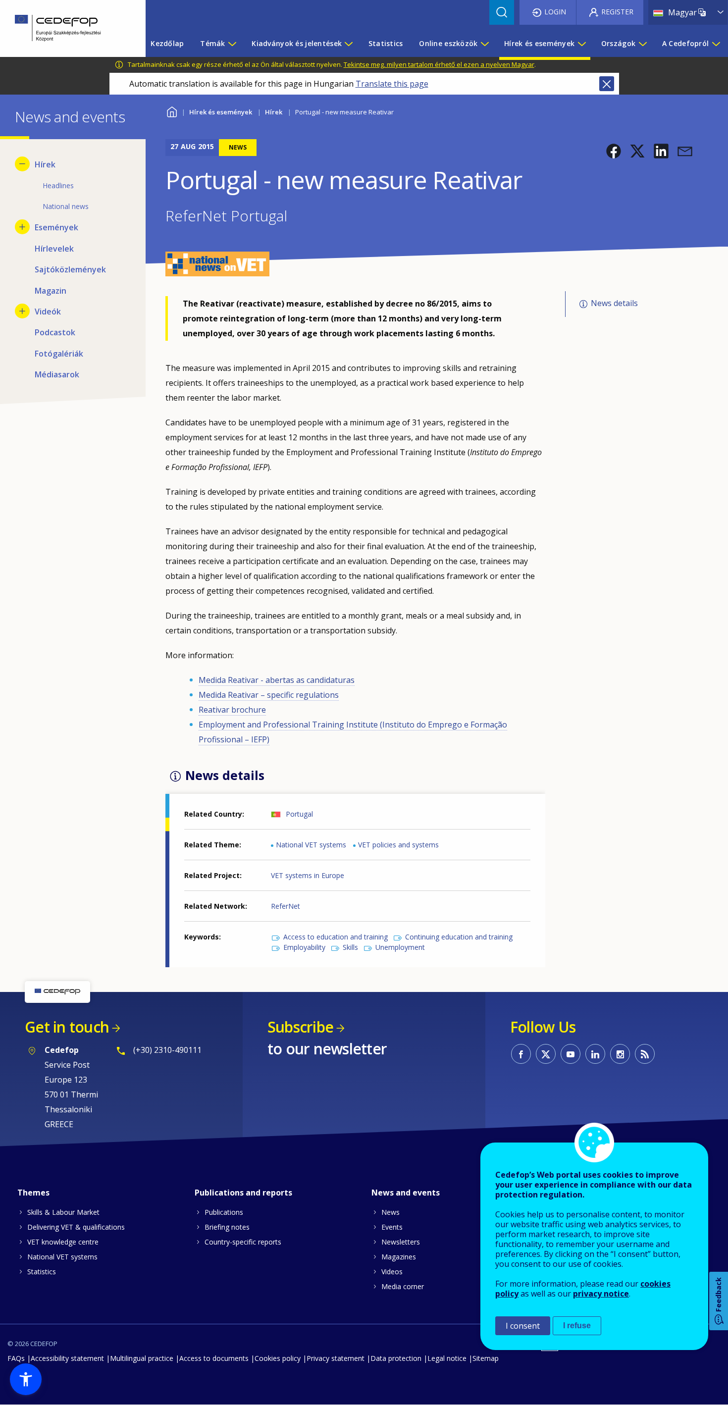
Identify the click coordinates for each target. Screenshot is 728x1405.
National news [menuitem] (66, 206)
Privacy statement (335, 1358)
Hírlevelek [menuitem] (54, 248)
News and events (405, 1192)
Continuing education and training (459, 936)
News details (614, 303)
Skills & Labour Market (63, 1212)
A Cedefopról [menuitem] (685, 43)
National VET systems (311, 844)
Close (606, 83)
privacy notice (601, 1293)
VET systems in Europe (307, 875)
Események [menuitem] (56, 227)
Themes (33, 1192)
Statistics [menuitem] (385, 43)
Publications (224, 1212)
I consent (523, 1325)
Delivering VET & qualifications (76, 1227)
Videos (392, 1271)
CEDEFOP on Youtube (570, 1054)
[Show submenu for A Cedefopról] (716, 43)
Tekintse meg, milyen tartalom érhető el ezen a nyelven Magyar (439, 64)
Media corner (402, 1286)
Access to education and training (335, 936)
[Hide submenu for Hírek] (22, 163)
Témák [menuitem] (212, 43)
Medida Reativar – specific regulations (269, 694)
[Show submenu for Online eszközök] (484, 43)
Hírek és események (220, 111)
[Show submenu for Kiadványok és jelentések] (348, 43)
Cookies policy (278, 1358)
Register (617, 11)
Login (555, 11)
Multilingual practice (141, 1358)
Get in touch (67, 1027)
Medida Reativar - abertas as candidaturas (277, 680)
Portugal (299, 814)
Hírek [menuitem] (45, 164)
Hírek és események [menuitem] (539, 43)
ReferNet (285, 906)
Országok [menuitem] (618, 43)
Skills (350, 947)
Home (171, 110)
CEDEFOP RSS (645, 1054)
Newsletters (400, 1242)
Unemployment (400, 947)
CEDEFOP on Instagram (620, 1054)
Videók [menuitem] (48, 311)
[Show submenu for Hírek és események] (581, 43)
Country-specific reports (243, 1242)
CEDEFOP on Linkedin (595, 1054)
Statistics (41, 1271)
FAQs (16, 1358)
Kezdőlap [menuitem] (167, 43)
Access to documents (214, 1358)
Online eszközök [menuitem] (448, 43)
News (390, 1212)
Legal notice (447, 1358)
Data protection (395, 1358)
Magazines (398, 1256)
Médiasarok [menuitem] (57, 374)
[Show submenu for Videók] (22, 311)
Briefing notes (227, 1227)
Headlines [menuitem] (58, 185)
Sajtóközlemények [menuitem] (70, 269)
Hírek (273, 111)
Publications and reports (243, 1192)
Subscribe (300, 1027)
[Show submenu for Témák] (232, 43)
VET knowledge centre (63, 1242)
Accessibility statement (67, 1358)
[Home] (65, 28)
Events (392, 1227)
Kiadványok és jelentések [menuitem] (297, 43)
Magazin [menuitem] (50, 290)
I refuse (577, 1325)
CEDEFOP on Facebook (521, 1054)
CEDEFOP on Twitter (546, 1054)
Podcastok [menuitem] (55, 332)
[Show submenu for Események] (22, 226)
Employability (304, 947)
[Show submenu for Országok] (642, 43)
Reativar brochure (232, 709)
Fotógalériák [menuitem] (59, 353)
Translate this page (392, 83)
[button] (614, 151)
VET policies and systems (398, 844)
